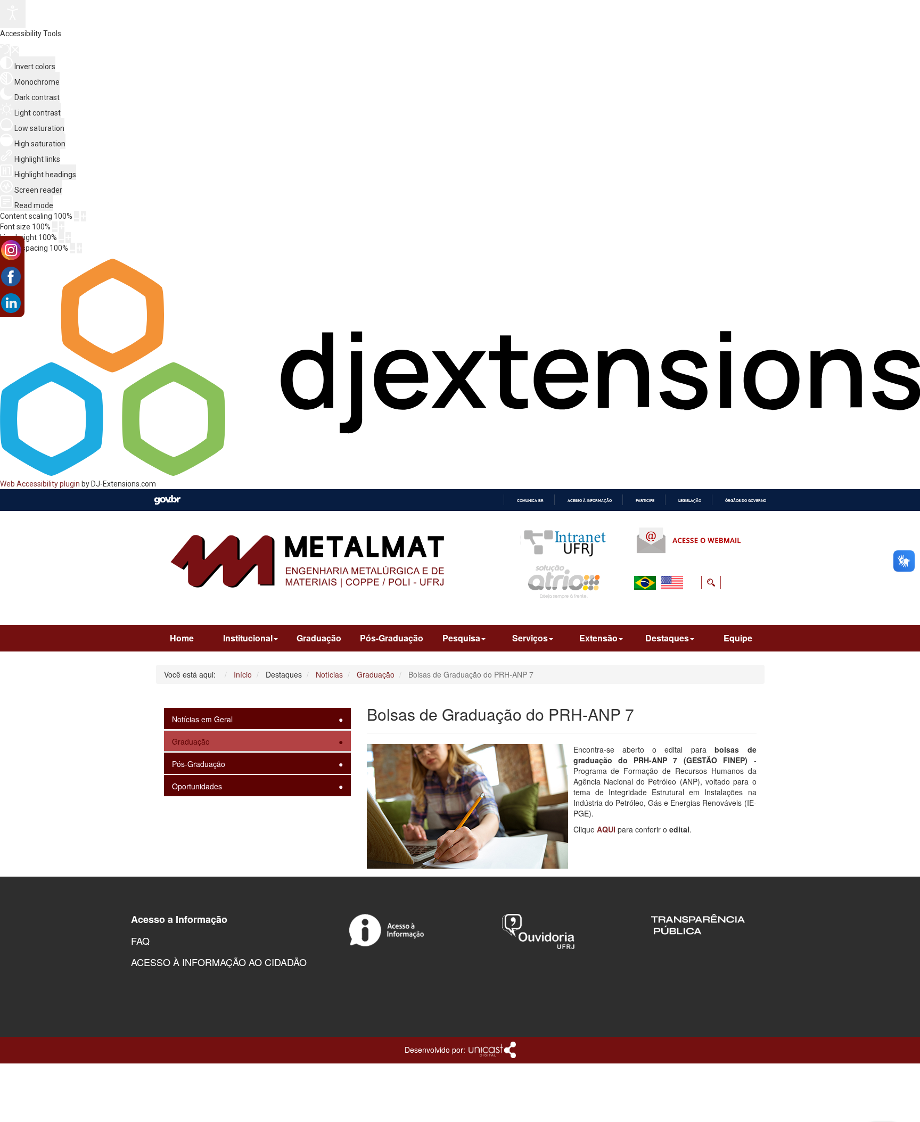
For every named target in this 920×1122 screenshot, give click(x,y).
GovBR (167, 500)
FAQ (140, 940)
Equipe (738, 638)
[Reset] (5, 50)
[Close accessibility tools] (15, 51)
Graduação (319, 638)
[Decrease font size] (55, 226)
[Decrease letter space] (72, 248)
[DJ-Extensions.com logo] (460, 473)
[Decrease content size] (76, 216)
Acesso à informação (590, 500)
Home (182, 638)
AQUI (606, 829)
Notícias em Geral (202, 719)
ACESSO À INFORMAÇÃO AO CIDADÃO (219, 962)
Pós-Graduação (391, 638)
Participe (645, 500)
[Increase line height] (68, 237)
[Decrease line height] (61, 237)
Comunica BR (530, 500)
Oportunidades (197, 786)
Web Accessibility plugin (40, 484)
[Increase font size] (61, 226)
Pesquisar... (645, 608)
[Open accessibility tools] (13, 14)
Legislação (689, 500)
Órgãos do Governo (745, 500)
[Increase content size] (83, 216)
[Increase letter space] (79, 248)
